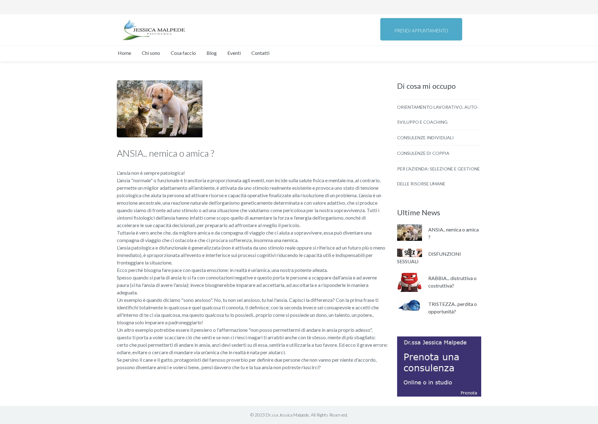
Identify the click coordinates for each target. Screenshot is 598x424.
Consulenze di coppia (423, 153)
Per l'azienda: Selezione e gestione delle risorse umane (438, 176)
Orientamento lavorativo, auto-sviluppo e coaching (438, 114)
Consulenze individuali (425, 137)
